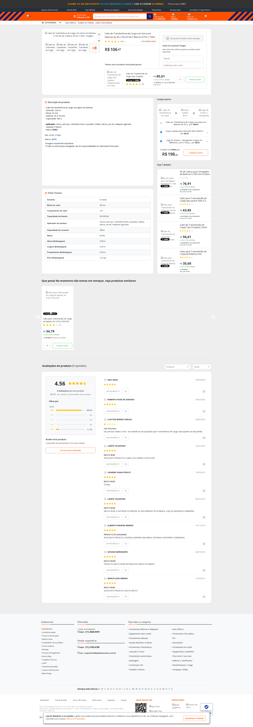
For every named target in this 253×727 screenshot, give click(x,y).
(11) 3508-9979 (92, 631)
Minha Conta (47, 639)
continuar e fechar (194, 718)
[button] (38, 317)
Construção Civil (136, 665)
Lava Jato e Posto (136, 651)
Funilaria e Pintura (136, 669)
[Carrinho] (205, 14)
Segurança (111, 700)
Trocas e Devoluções (50, 636)
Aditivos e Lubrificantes (182, 660)
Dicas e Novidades (135, 10)
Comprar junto (196, 152)
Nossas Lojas (175, 10)
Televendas (156, 10)
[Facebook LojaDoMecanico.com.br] (42, 717)
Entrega (45, 649)
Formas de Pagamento (51, 653)
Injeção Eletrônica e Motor (140, 642)
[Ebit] (178, 704)
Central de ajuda (61, 700)
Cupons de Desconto (49, 10)
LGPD (44, 663)
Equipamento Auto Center (140, 633)
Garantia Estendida (50, 666)
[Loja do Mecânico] (55, 16)
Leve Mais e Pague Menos (200, 10)
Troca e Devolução (79, 700)
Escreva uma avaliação (70, 450)
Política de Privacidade (75, 719)
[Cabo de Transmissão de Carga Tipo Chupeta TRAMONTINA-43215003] (115, 78)
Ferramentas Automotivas (140, 656)
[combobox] (123, 16)
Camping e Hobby (180, 669)
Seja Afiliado (90, 10)
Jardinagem (134, 660)
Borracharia (178, 642)
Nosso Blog (46, 656)
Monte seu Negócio (111, 10)
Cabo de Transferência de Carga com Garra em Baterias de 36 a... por (186, 123)
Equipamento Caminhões (183, 651)
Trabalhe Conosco (49, 660)
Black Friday (47, 673)
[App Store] (155, 706)
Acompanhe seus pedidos (52, 642)
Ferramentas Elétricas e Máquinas (143, 629)
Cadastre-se (192, 19)
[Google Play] (155, 711)
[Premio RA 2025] (192, 704)
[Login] (194, 13)
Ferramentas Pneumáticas (140, 647)
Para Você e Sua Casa (182, 656)
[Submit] (150, 16)
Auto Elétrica (178, 629)
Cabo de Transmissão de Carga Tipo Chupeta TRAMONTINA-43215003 (137, 75)
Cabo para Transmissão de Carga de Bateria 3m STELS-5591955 (57, 320)
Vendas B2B (71, 10)
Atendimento (47, 629)
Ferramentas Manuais (138, 638)
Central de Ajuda (48, 632)
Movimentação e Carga (183, 665)
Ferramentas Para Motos (183, 633)
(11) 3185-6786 (92, 647)
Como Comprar (48, 646)
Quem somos (96, 700)
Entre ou (190, 17)
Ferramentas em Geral (182, 647)
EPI (174, 638)
